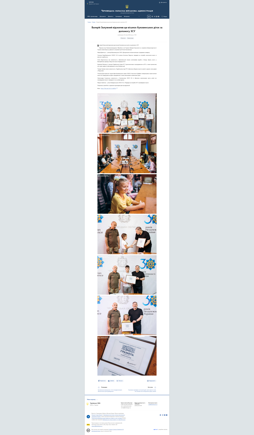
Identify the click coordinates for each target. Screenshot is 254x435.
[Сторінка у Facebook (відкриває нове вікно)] (152, 16)
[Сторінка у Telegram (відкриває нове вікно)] (154, 16)
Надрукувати (152, 380)
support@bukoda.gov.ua (97, 426)
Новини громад (130, 38)
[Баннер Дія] (148, 16)
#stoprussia (123, 38)
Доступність (164, 2)
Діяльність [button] (110, 16)
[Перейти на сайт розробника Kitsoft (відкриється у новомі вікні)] (156, 429)
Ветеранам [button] (127, 16)
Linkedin (112, 380)
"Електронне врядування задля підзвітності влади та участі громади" (107, 418)
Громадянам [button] (119, 16)
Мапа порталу (91, 399)
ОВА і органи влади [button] (92, 16)
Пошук (165, 16)
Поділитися (103, 380)
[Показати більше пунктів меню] (139, 16)
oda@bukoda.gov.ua (152, 404)
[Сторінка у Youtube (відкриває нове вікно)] (158, 16)
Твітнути (120, 380)
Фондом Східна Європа (97, 415)
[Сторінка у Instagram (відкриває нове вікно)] (156, 16)
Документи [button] (103, 16)
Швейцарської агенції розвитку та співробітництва (114, 419)
